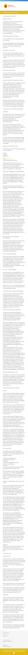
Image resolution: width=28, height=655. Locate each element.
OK (14, 653)
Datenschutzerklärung (7, 646)
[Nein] (26, 651)
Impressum (5, 645)
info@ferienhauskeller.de (7, 641)
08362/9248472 (10, 158)
